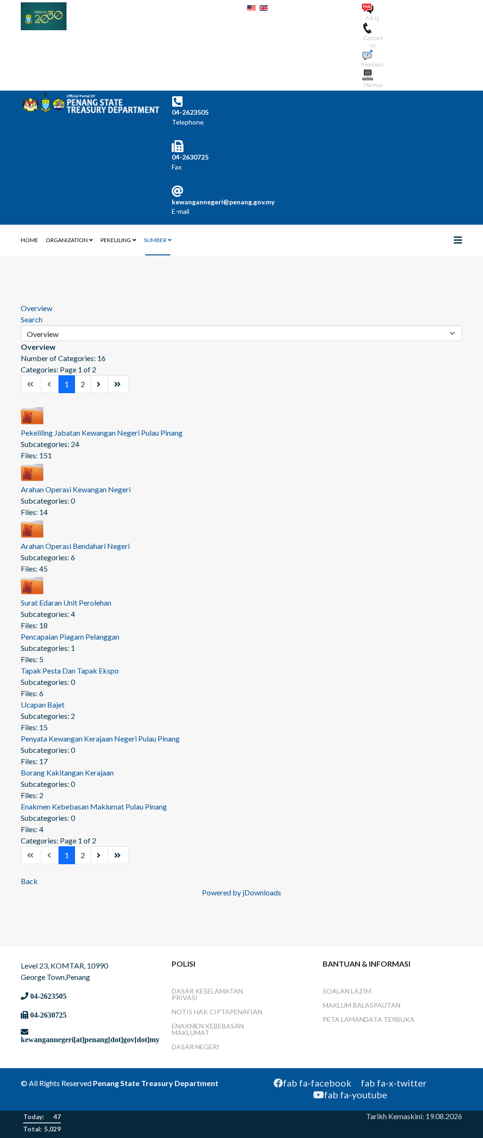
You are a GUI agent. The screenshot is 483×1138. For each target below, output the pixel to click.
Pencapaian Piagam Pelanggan (70, 636)
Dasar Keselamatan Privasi (207, 994)
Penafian (246, 1012)
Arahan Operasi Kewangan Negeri (76, 489)
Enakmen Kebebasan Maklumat (208, 1029)
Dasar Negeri (195, 1047)
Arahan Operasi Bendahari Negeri (75, 545)
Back (29, 881)
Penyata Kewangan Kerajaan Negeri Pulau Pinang (100, 738)
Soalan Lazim (347, 991)
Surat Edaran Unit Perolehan (66, 602)
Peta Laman (343, 1019)
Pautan (387, 1005)
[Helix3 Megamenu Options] (458, 240)
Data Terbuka (389, 1019)
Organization (67, 240)
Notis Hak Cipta (201, 1012)
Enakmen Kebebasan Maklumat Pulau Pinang (94, 806)
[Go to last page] (118, 384)
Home (29, 240)
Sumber (155, 240)
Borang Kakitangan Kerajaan (67, 772)
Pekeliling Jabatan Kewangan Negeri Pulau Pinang (102, 432)
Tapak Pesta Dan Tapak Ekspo (70, 670)
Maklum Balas (348, 1005)
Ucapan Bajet (43, 704)
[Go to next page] (99, 384)
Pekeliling (115, 240)
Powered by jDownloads (241, 892)
